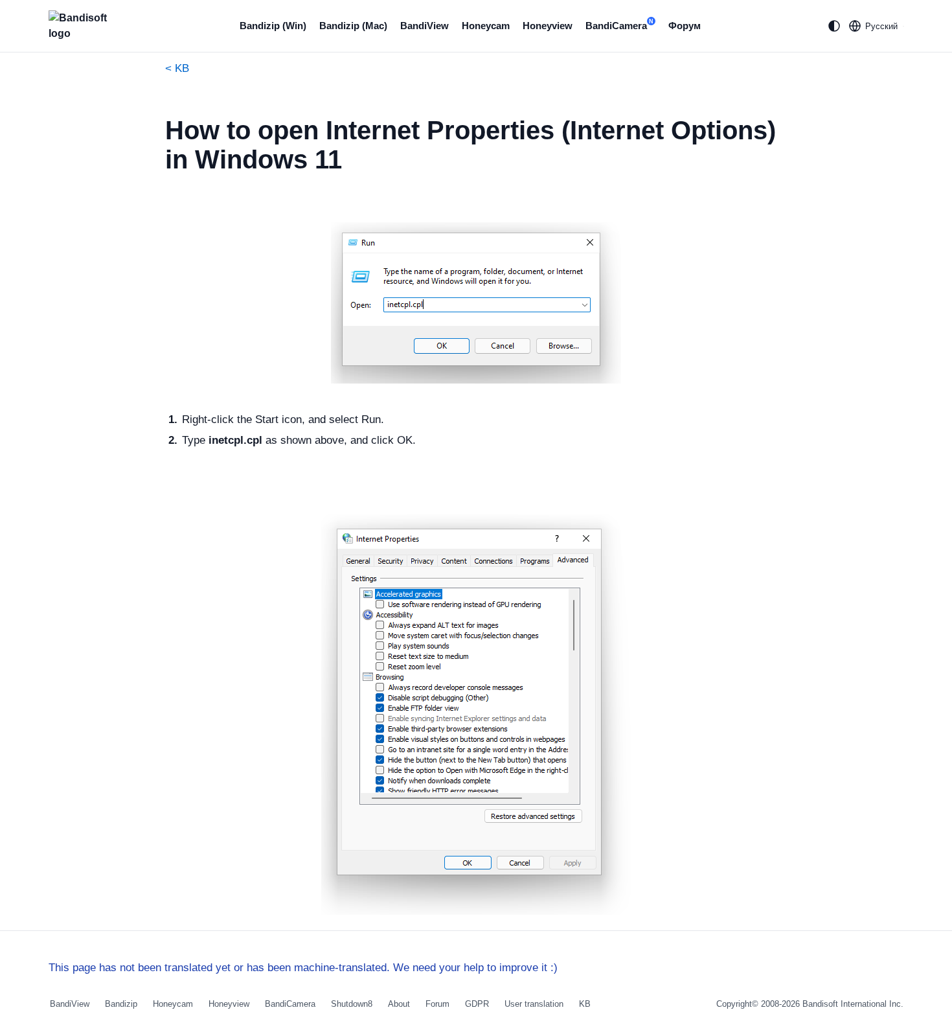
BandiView (424, 25)
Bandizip (121, 1004)
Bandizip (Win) (273, 25)
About (399, 1004)
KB (585, 1004)
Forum (437, 1004)
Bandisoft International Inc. (852, 1004)
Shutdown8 (351, 1004)
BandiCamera (619, 24)
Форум (684, 25)
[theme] (834, 26)
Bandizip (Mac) (353, 25)
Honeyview (547, 25)
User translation (533, 1004)
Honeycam (486, 25)
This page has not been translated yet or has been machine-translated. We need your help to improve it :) (303, 967)
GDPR (477, 1004)
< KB (177, 68)
